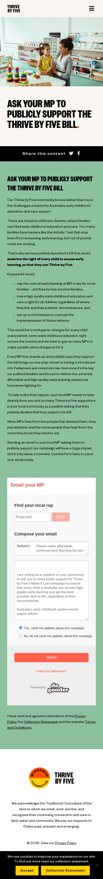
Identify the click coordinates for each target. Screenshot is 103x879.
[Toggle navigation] (91, 9)
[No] (97, 865)
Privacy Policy (65, 844)
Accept (27, 871)
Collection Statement (41, 722)
